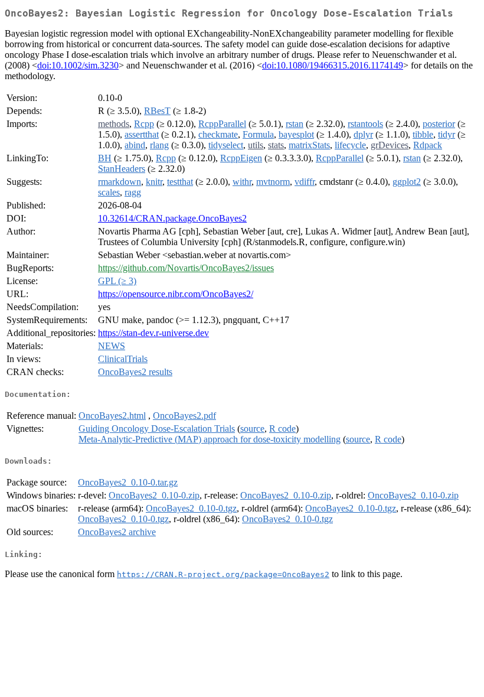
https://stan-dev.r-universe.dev (153, 333)
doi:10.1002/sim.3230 (78, 65)
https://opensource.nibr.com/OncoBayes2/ (175, 294)
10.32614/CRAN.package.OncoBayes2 (172, 218)
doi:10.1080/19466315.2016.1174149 (332, 65)
